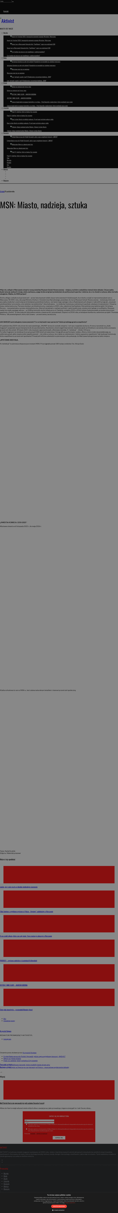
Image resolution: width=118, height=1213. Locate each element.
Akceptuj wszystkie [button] (59, 1206)
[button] (58, 1210)
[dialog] (59, 1202)
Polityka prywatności (70, 1202)
